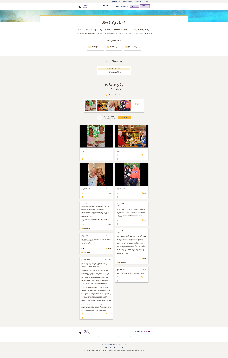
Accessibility (117, 350)
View (137, 107)
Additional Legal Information (101, 352)
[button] (106, 6)
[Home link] (84, 6)
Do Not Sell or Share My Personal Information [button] (113, 347)
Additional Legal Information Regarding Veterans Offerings (120, 352)
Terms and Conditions (101, 350)
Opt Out (142, 350)
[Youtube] (149, 331)
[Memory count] (107, 95)
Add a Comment (87, 158)
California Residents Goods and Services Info (130, 350)
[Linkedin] (146, 331)
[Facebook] (144, 331)
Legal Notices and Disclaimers (89, 350)
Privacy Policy (110, 350)
